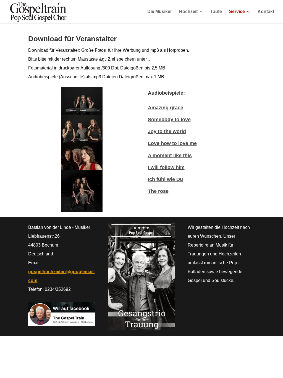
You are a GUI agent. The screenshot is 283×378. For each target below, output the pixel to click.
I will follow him (166, 167)
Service (237, 12)
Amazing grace (165, 107)
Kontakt (266, 12)
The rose (158, 191)
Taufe (216, 12)
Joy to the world (167, 131)
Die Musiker (159, 12)
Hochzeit (188, 12)
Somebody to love (169, 119)
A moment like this (170, 155)
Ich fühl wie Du (165, 179)
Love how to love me (172, 143)
